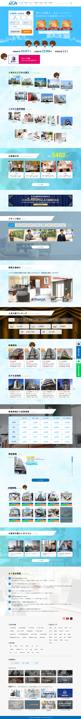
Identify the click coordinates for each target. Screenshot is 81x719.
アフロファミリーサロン (16, 710)
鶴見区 (50, 637)
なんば (14, 85)
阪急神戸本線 (13, 634)
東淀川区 (67, 631)
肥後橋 (40, 88)
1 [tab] (38, 180)
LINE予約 (12, 505)
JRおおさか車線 (20, 631)
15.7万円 (67, 437)
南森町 (53, 89)
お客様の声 (48, 673)
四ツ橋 (21, 646)
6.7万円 (25, 432)
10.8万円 (35, 432)
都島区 (55, 631)
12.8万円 (46, 441)
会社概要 (65, 680)
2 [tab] (40, 180)
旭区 (65, 634)
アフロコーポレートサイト (16, 698)
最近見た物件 (32, 680)
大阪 (32, 646)
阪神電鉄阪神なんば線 (15, 637)
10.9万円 (35, 427)
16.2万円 (46, 422)
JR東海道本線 (29, 631)
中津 (26, 649)
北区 (71, 627)
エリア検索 (35, 663)
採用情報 (49, 710)
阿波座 (26, 646)
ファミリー (40, 124)
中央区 (50, 631)
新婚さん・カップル (27, 123)
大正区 (60, 637)
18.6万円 (56, 427)
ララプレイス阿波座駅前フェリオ (48, 391)
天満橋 (66, 90)
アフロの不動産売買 (64, 698)
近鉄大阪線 (42, 637)
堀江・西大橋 (21, 101)
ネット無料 (47, 141)
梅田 (31, 649)
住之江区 (67, 640)
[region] (40, 466)
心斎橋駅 (41, 326)
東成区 (55, 634)
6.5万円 (25, 437)
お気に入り (32, 673)
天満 (37, 646)
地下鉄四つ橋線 (38, 631)
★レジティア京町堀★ (30, 457)
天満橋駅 (62, 326)
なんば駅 (19, 326)
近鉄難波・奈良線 (33, 637)
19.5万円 (67, 422)
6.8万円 (25, 427)
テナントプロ (32, 710)
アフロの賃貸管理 (32, 698)
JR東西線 (12, 631)
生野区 (60, 634)
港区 (65, 637)
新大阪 (47, 103)
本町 (11, 652)
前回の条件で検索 (15, 31)
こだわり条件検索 (14, 663)
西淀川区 (61, 631)
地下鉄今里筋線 (43, 634)
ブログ (16, 680)
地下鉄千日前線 (40, 627)
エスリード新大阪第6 (63, 361)
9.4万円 (35, 441)
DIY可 (60, 143)
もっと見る (40, 184)
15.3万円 (46, 427)
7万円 (24, 422)
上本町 (27, 87)
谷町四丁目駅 (27, 332)
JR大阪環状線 (13, 627)
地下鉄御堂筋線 (22, 627)
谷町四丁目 (22, 652)
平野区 (50, 643)
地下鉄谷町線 (31, 627)
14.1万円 (46, 432)
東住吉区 (56, 640)
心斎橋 (60, 104)
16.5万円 (56, 432)
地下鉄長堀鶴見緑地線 (23, 634)
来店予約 (17, 505)
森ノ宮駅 (49, 332)
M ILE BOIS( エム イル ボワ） (15, 391)
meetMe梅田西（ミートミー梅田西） (33, 391)
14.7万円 (56, 437)
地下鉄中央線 (34, 634)
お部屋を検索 (27, 31)
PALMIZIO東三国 (13, 361)
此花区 (55, 637)
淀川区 (50, 634)
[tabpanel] (16, 169)
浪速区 (65, 627)
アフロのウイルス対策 (65, 710)
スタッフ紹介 (16, 673)
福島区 (50, 627)
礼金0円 (34, 140)
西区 (55, 627)
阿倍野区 (70, 637)
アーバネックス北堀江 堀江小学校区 (66, 391)
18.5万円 (56, 422)
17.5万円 (67, 432)
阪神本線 (24, 637)
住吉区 (50, 640)
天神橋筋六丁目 (19, 649)
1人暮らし (14, 122)
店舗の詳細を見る (14, 503)
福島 (11, 646)
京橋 (28, 652)
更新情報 (49, 680)
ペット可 (20, 139)
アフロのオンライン (64, 673)
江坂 (33, 652)
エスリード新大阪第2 (30, 361)
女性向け (53, 125)
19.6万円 (67, 427)
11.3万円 (35, 422)
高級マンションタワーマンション (67, 127)
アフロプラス (49, 698)
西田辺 (34, 102)
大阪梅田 (12, 649)
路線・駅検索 (25, 663)
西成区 (61, 640)
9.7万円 (35, 437)
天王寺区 (60, 627)
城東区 (69, 634)
